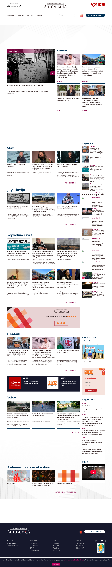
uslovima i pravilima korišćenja (74, 560)
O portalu (80, 543)
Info (91, 174)
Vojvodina (85, 81)
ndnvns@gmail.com (12, 545)
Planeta (92, 165)
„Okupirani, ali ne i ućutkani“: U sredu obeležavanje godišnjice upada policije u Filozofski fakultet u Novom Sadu (97, 151)
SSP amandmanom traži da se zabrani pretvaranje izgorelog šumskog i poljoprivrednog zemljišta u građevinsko (97, 187)
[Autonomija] (55, 6)
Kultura (56, 546)
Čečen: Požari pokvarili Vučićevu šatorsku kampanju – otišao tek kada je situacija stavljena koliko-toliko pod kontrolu (97, 178)
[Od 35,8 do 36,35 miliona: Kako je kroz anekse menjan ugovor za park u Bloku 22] (87, 211)
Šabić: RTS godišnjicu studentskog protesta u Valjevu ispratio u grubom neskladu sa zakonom (93, 433)
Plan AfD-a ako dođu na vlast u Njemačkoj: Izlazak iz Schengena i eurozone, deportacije (97, 169)
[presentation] (9, 73)
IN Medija (95, 209)
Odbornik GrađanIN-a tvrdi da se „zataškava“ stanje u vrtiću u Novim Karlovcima (98, 295)
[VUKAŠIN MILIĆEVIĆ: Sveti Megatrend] (85, 159)
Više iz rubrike (71, 183)
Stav (58, 110)
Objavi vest (80, 548)
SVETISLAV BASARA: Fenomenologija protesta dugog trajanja (92, 442)
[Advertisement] (59, 33)
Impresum (79, 546)
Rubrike (20, 15)
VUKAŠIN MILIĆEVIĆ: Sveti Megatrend (96, 158)
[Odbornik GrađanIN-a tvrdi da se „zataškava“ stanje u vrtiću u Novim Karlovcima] (87, 294)
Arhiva (39, 15)
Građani (59, 81)
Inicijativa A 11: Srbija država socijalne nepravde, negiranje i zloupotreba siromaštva (92, 451)
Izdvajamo (34, 543)
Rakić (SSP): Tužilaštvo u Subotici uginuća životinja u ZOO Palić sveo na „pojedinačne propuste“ (98, 224)
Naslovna (10, 15)
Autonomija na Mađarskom (66, 492)
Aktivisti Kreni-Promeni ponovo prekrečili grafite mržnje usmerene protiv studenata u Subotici (98, 203)
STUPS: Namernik (86, 361)
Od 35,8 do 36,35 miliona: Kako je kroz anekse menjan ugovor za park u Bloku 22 (98, 212)
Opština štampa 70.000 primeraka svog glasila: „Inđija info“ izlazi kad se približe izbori (98, 232)
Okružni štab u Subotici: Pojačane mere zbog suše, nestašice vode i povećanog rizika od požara (98, 268)
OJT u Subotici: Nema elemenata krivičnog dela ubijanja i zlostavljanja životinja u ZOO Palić (98, 257)
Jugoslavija (34, 550)
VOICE (74, 432)
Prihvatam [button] (56, 564)
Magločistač (96, 198)
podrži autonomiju (95, 15)
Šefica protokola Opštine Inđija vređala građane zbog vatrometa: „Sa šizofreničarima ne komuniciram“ (98, 277)
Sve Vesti (30, 15)
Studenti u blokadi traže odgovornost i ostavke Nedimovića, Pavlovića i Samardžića (98, 286)
